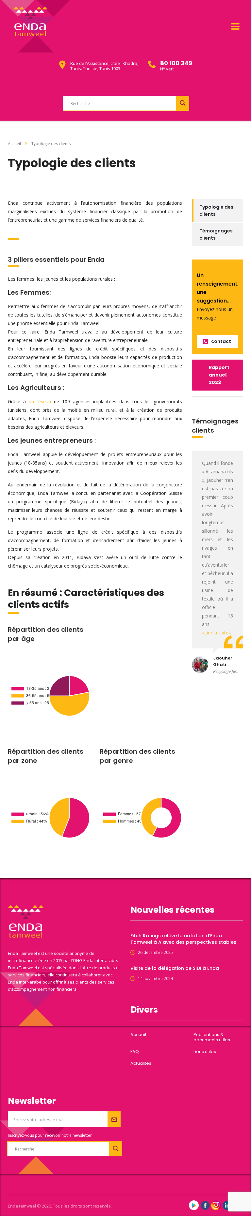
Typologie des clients (216, 210)
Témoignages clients (216, 234)
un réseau (40, 401)
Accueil (14, 143)
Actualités (140, 1063)
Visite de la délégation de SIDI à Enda (174, 968)
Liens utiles (204, 1051)
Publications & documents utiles (211, 1037)
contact (221, 341)
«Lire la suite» (216, 633)
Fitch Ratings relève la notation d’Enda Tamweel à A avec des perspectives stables (183, 938)
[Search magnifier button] (182, 103)
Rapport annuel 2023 (219, 375)
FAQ (134, 1051)
